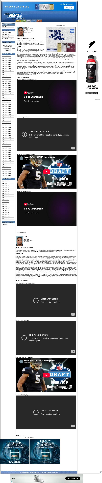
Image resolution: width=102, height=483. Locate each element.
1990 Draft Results (6, 127)
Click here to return (21, 232)
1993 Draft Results (6, 120)
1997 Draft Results (6, 112)
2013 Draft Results (6, 79)
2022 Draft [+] (5, 187)
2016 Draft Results (6, 72)
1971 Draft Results (6, 167)
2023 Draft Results (6, 58)
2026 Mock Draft (6, 34)
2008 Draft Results (6, 89)
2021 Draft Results (6, 62)
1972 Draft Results (6, 164)
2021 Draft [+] (5, 189)
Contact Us (4, 224)
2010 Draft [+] (5, 212)
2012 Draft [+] (5, 208)
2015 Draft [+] (5, 202)
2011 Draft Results (6, 83)
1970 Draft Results (6, 169)
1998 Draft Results (6, 110)
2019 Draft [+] (5, 193)
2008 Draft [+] (5, 216)
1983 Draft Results (6, 141)
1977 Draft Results (6, 154)
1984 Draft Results (6, 139)
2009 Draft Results (6, 87)
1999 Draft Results (6, 108)
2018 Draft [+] (5, 195)
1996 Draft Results (6, 114)
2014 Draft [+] (5, 204)
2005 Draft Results (6, 95)
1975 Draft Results (6, 158)
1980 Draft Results (6, 148)
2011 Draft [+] (5, 210)
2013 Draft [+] (5, 206)
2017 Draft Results (6, 70)
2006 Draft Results (6, 93)
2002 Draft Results (6, 102)
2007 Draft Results (6, 91)
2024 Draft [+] (5, 183)
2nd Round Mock (6, 36)
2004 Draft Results (6, 97)
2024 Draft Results (6, 56)
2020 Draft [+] (5, 191)
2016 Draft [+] (5, 199)
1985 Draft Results (6, 137)
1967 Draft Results (6, 175)
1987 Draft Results (6, 133)
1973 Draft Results (6, 162)
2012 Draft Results (6, 81)
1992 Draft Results (6, 123)
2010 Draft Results (6, 85)
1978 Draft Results (6, 152)
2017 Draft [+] (5, 197)
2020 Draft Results (6, 64)
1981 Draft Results (6, 146)
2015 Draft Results (6, 74)
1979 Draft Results (6, 150)
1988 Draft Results (6, 131)
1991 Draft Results (6, 125)
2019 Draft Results (6, 66)
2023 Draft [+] (5, 185)
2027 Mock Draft (6, 26)
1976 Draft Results (6, 156)
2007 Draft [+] (5, 218)
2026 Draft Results (6, 32)
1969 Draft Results (6, 171)
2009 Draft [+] (5, 214)
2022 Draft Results (6, 60)
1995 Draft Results (6, 116)
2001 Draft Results (6, 104)
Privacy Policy (55, 472)
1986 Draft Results (6, 135)
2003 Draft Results (6, 100)
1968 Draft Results (6, 173)
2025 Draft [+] (5, 181)
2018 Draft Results (6, 68)
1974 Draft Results (6, 160)
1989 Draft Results (6, 129)
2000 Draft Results (6, 106)
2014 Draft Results (6, 77)
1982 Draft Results (6, 143)
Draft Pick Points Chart (8, 38)
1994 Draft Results (6, 118)
